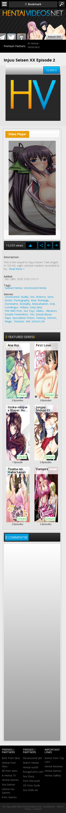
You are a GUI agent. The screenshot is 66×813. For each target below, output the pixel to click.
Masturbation (40, 304)
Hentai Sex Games (8, 791)
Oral (52, 304)
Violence (41, 297)
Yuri (32, 314)
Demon (51, 318)
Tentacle (19, 321)
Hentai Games (10, 780)
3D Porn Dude (31, 785)
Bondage (43, 300)
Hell (27, 321)
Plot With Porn (13, 311)
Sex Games (8, 784)
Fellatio (24, 307)
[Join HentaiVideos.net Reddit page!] (21, 37)
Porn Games (9, 797)
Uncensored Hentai (35, 288)
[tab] (17, 134)
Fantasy (40, 318)
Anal (33, 300)
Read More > (17, 269)
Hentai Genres (53, 771)
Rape (8, 318)
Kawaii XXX (54, 36)
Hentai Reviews (54, 766)
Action (8, 300)
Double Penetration (16, 314)
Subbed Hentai (13, 288)
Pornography (21, 300)
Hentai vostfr (30, 767)
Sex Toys (29, 311)
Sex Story (28, 776)
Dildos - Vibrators (46, 311)
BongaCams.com (33, 771)
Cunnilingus (11, 307)
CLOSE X (51, 70)
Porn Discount (31, 781)
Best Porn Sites (11, 758)
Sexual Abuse (44, 314)
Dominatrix (11, 304)
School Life (38, 321)
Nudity (24, 297)
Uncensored (12, 297)
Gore (50, 297)
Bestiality (25, 304)
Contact (37, 809)
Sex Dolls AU (30, 790)
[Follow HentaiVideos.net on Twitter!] (11, 37)
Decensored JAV (32, 758)
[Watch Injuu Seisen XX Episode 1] (48, 245)
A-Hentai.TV (9, 775)
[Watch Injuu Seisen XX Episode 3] (56, 245)
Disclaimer (49, 806)
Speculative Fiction (23, 318)
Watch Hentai (31, 762)
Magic (8, 321)
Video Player (17, 134)
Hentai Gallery (53, 775)
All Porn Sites (9, 771)
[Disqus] (32, 594)
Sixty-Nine (36, 307)
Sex (32, 297)
